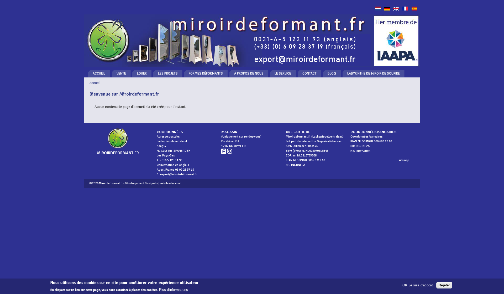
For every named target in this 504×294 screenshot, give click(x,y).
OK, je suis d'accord (417, 285)
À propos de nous (249, 73)
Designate (151, 183)
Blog (332, 73)
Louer (142, 73)
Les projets (168, 73)
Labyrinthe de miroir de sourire (373, 73)
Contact (309, 73)
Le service (283, 73)
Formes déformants (206, 73)
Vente (121, 73)
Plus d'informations (173, 290)
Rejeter (444, 285)
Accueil (99, 73)
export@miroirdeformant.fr (178, 174)
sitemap (403, 160)
